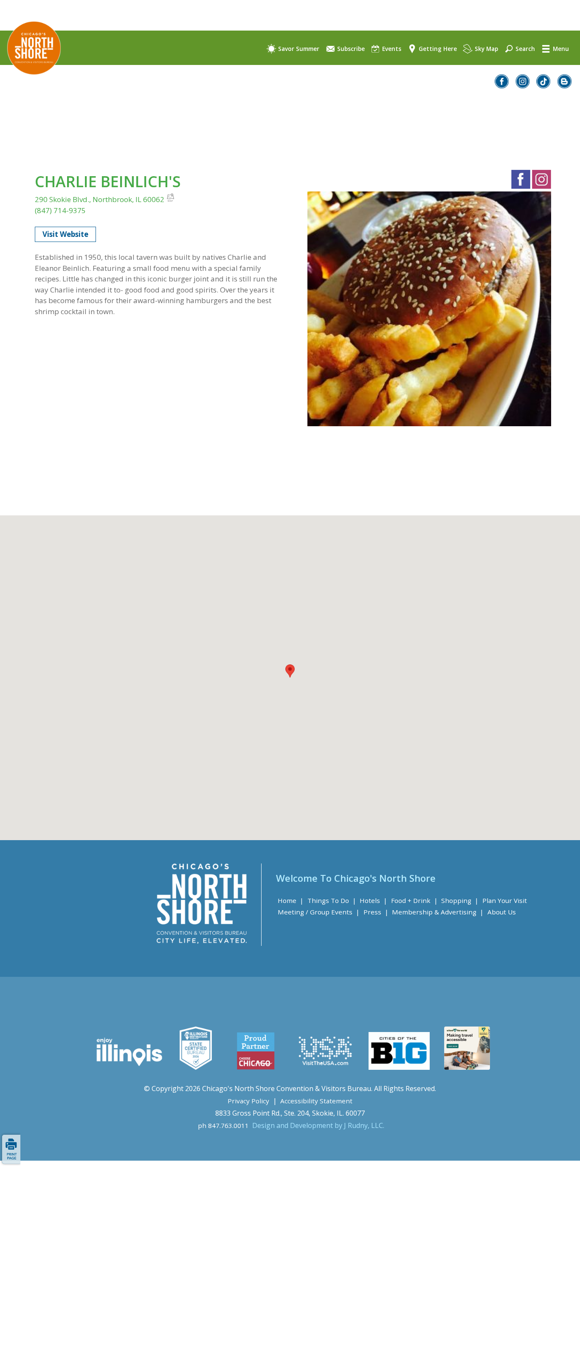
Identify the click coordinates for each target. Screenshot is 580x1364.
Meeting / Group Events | (319, 912)
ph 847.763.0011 (223, 1125)
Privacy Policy (248, 1101)
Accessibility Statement (316, 1101)
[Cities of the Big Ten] (398, 1067)
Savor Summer (297, 49)
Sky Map (485, 49)
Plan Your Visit (504, 900)
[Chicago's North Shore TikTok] (544, 86)
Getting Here (437, 49)
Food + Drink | (414, 900)
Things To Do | (331, 900)
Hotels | (373, 900)
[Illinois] (128, 1067)
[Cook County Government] (195, 1067)
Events (390, 49)
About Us (501, 912)
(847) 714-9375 (60, 210)
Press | (376, 912)
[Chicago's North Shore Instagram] (523, 86)
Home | (291, 900)
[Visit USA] (325, 1067)
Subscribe (350, 49)
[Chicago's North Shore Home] (30, 82)
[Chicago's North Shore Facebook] (502, 86)
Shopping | (460, 900)
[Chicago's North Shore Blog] (564, 86)
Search (524, 49)
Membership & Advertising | (438, 912)
